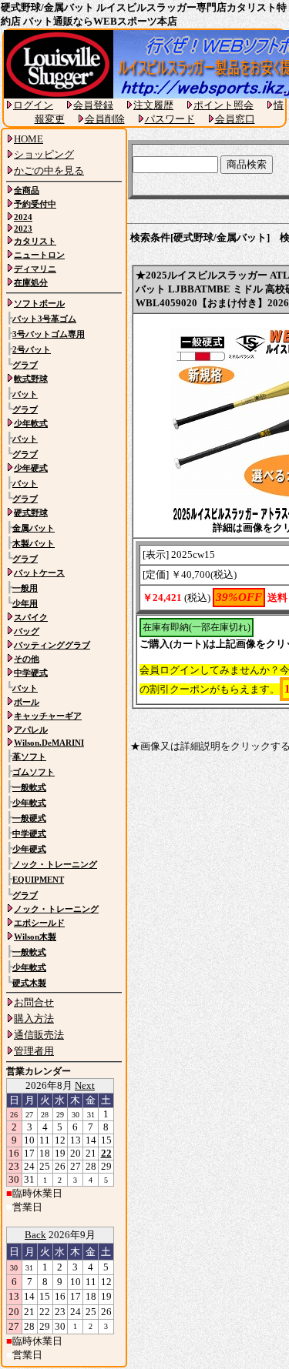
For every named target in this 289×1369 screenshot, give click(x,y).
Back (35, 1234)
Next (85, 1085)
